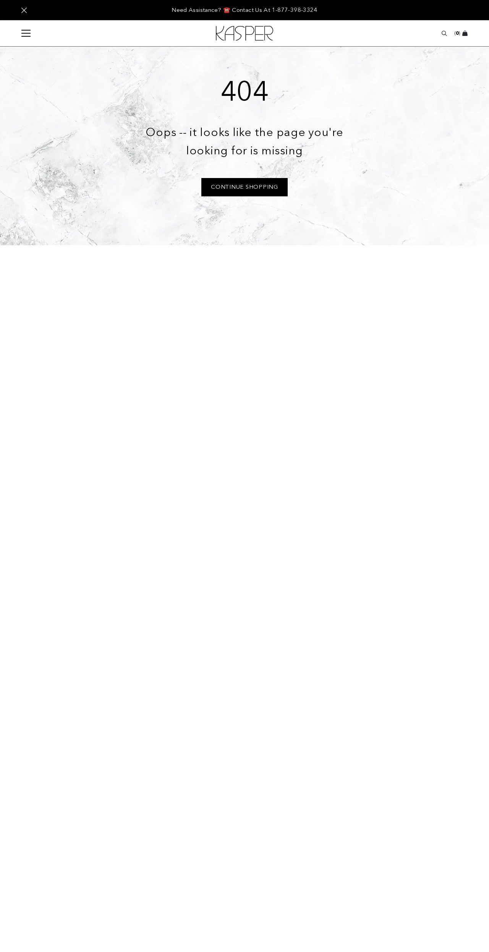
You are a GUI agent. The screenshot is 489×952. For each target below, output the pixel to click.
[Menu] (22, 33)
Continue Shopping (244, 186)
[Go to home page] (244, 33)
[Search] (444, 33)
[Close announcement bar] (24, 10)
